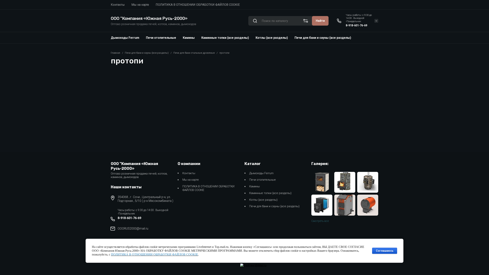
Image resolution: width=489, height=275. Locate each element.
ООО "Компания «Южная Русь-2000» (149, 18)
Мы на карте (190, 179)
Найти (320, 21)
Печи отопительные (161, 38)
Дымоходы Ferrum (125, 38)
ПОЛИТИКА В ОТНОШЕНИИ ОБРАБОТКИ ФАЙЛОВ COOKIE (208, 188)
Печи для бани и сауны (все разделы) (323, 38)
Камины (189, 38)
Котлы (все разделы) (272, 38)
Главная (115, 52)
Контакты (188, 173)
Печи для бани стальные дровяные (194, 52)
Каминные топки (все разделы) (225, 38)
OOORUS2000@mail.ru (133, 228)
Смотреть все (320, 220)
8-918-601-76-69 (356, 25)
